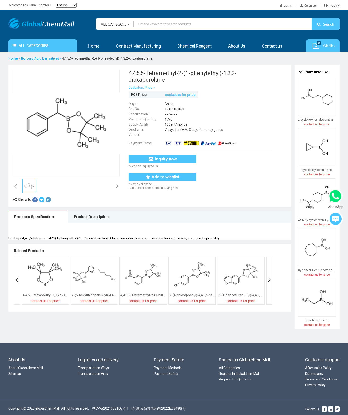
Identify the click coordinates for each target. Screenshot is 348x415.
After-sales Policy (318, 368)
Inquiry (334, 5)
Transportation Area (93, 373)
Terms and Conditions (321, 379)
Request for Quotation (235, 379)
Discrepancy (314, 373)
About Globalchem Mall (25, 368)
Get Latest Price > (142, 87)
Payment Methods (168, 368)
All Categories (229, 368)
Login (287, 5)
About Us (236, 46)
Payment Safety (166, 373)
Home (93, 46)
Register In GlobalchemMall (239, 373)
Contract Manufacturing (138, 46)
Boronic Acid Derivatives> (41, 58)
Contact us (272, 46)
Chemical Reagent (194, 46)
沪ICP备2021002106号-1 (110, 408)
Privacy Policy (315, 385)
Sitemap (14, 373)
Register (310, 5)
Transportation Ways (93, 368)
